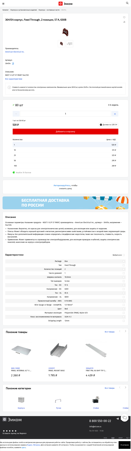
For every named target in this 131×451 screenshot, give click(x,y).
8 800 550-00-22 (100, 421)
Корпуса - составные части (49, 10)
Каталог (6, 10)
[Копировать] (13, 64)
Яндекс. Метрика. (33, 445)
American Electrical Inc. (14, 52)
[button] (65, 32)
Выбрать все (117, 255)
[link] (93, 261)
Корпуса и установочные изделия (23, 10)
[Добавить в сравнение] (124, 21)
